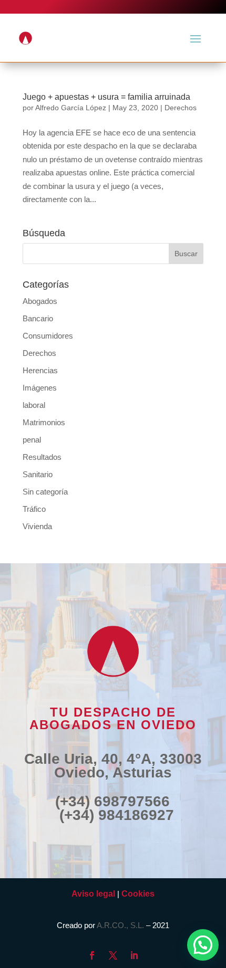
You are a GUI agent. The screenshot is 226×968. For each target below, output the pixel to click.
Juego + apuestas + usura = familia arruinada (106, 96)
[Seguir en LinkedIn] (134, 955)
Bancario (38, 318)
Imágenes (40, 387)
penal (32, 439)
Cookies (138, 893)
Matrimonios (44, 422)
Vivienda (37, 526)
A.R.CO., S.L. (120, 925)
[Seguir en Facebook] (92, 955)
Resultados (42, 457)
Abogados (40, 301)
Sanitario (38, 474)
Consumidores (48, 335)
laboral (34, 405)
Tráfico (34, 508)
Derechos (181, 107)
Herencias (40, 370)
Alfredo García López (70, 107)
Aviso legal (93, 893)
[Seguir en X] (113, 955)
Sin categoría (45, 491)
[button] (203, 945)
